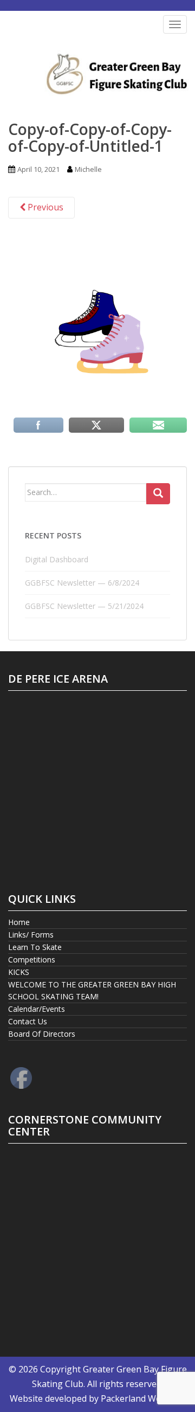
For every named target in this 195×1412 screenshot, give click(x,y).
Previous (44, 207)
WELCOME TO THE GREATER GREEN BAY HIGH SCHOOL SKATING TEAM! (92, 990)
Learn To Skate (35, 947)
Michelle (88, 169)
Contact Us (27, 1021)
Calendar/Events (36, 1009)
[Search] (158, 494)
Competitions (31, 959)
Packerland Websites (143, 1398)
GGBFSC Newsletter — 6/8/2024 (82, 582)
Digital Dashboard (56, 559)
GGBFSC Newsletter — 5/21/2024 (84, 606)
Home (19, 922)
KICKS (18, 972)
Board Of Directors (41, 1034)
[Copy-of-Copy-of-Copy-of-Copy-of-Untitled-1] (97, 323)
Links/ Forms (31, 934)
